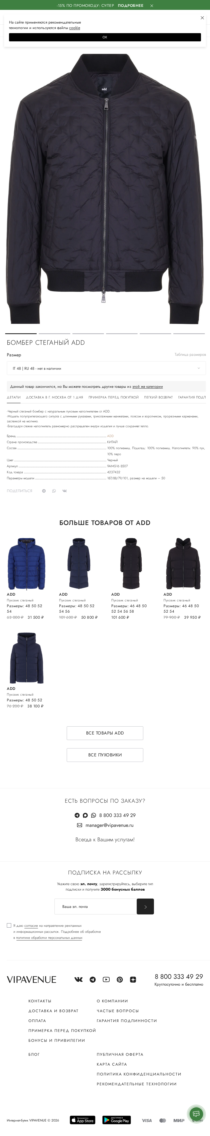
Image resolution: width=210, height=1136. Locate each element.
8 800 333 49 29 (117, 815)
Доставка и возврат (53, 1011)
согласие (31, 925)
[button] (21, 333)
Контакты (40, 1001)
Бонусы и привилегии (56, 1040)
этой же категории (147, 386)
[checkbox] (54, 932)
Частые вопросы (118, 1011)
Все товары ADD (105, 733)
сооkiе (74, 27)
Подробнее (131, 5)
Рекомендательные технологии (137, 1084)
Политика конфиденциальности (139, 1074)
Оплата (37, 1020)
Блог (34, 1054)
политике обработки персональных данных (49, 937)
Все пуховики (105, 755)
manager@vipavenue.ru (109, 825)
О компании (112, 1001)
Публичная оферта (120, 1054)
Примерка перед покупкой (62, 1030)
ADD (110, 436)
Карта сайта (112, 1064)
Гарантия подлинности (127, 1020)
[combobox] (106, 368)
